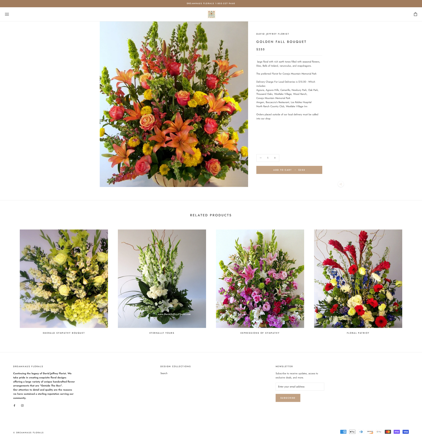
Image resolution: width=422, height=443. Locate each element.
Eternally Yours (162, 333)
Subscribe (288, 397)
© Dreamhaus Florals (28, 432)
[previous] (10, 280)
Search (163, 373)
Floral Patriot (358, 333)
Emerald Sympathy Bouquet (64, 333)
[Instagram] (22, 405)
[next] (411, 280)
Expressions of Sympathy (260, 333)
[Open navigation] (7, 14)
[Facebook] (14, 405)
